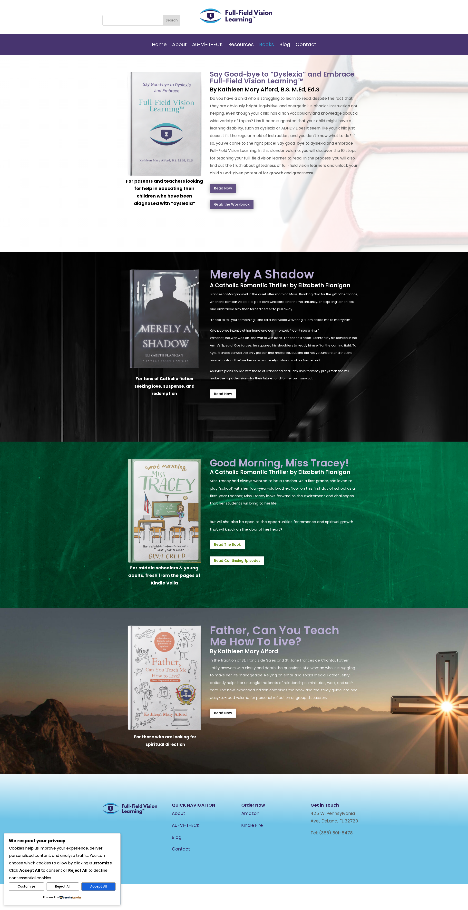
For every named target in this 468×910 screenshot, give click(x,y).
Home (159, 45)
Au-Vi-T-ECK (207, 45)
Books (266, 45)
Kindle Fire (252, 825)
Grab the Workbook (232, 204)
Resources (241, 45)
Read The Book (227, 544)
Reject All (62, 886)
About (179, 45)
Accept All (98, 886)
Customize (26, 886)
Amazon (250, 813)
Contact (306, 45)
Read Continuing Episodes (237, 560)
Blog (284, 45)
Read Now (223, 188)
